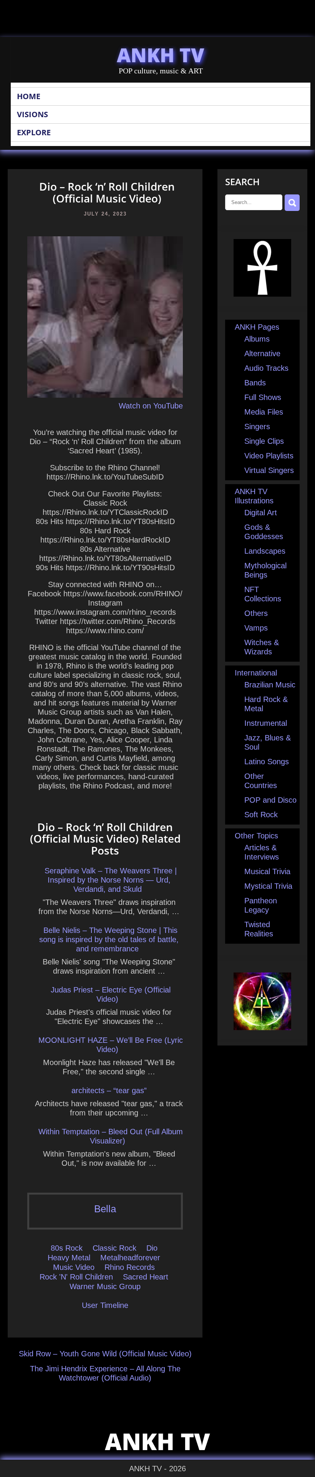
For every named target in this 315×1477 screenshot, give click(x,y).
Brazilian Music (269, 684)
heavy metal (69, 1257)
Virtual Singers (269, 470)
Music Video (73, 1267)
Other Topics (256, 835)
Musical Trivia (267, 871)
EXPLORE (34, 132)
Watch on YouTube (151, 406)
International (256, 673)
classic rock (114, 1248)
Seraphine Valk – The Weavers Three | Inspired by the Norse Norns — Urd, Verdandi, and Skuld (111, 879)
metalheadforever (130, 1257)
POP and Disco (270, 800)
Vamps (256, 628)
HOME (28, 96)
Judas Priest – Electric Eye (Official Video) (111, 994)
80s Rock (67, 1248)
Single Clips (264, 441)
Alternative (262, 353)
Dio (152, 1248)
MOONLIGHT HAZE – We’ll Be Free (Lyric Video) (110, 1045)
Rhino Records (129, 1267)
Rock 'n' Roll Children (76, 1277)
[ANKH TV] (262, 294)
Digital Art (260, 512)
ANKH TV (160, 55)
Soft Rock (261, 814)
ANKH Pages (257, 327)
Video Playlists (268, 455)
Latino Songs (266, 761)
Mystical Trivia (268, 886)
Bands (255, 382)
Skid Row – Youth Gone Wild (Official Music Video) (105, 1353)
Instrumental (265, 723)
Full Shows (262, 397)
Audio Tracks (266, 368)
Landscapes (264, 551)
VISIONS (32, 114)
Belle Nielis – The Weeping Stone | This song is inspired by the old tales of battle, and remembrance (109, 939)
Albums (257, 339)
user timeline (105, 1305)
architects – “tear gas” (109, 1090)
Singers (257, 426)
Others (256, 613)
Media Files (263, 412)
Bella (105, 1209)
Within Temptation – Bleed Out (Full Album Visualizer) (110, 1136)
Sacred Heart (145, 1277)
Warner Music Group (105, 1286)
